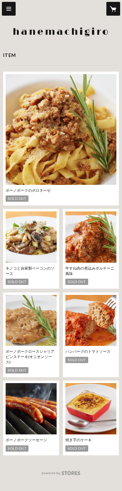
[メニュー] (9, 9)
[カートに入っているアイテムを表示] (113, 9)
